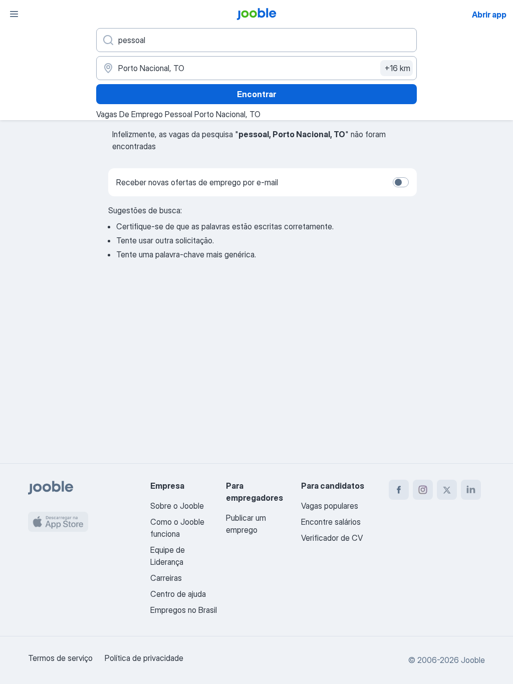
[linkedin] (471, 490)
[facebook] (399, 490)
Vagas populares (329, 506)
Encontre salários (331, 522)
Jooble (473, 660)
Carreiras (166, 578)
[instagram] (423, 490)
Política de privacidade (144, 658)
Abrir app (489, 15)
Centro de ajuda (178, 594)
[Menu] (14, 14)
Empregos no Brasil (183, 610)
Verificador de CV (332, 538)
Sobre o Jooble (177, 506)
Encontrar (256, 94)
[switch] (401, 182)
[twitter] (447, 490)
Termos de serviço (60, 658)
